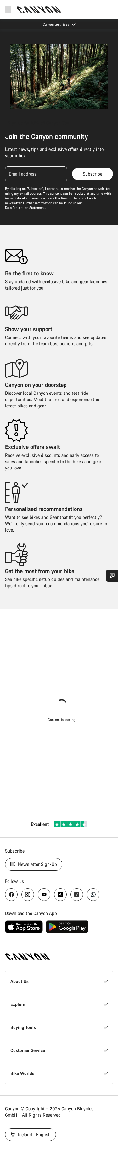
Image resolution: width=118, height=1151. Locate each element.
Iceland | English (34, 1134)
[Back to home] (39, 9)
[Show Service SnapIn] (112, 576)
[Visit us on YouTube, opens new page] (44, 894)
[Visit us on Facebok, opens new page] (11, 894)
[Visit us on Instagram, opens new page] (27, 894)
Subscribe (92, 174)
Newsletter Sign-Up (37, 864)
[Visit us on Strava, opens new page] (60, 894)
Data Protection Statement (25, 207)
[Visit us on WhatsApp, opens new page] (93, 894)
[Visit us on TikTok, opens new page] (76, 894)
